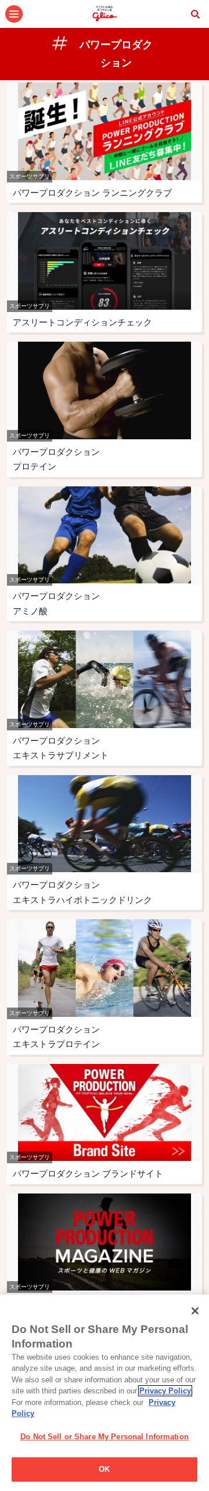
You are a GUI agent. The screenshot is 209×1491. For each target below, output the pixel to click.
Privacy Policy (165, 1390)
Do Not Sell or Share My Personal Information (104, 1436)
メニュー (14, 14)
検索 (195, 14)
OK (104, 1469)
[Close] (195, 1311)
